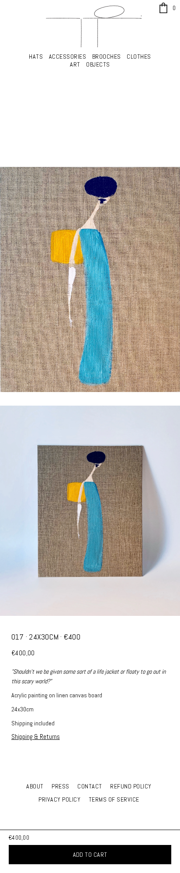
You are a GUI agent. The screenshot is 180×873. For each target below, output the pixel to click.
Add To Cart (90, 855)
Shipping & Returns (35, 736)
